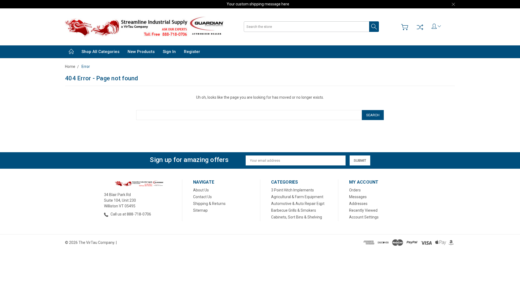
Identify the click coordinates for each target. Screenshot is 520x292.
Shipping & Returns (209, 203)
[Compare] (419, 27)
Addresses (358, 203)
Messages (358, 197)
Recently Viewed (363, 210)
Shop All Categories (100, 51)
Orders (355, 190)
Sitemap (200, 210)
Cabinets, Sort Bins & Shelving (296, 217)
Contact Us (202, 197)
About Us (201, 190)
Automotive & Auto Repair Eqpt (297, 203)
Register (192, 51)
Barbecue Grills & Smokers (293, 210)
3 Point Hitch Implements (292, 190)
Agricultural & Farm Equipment (297, 197)
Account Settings (364, 217)
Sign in (169, 51)
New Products (141, 51)
